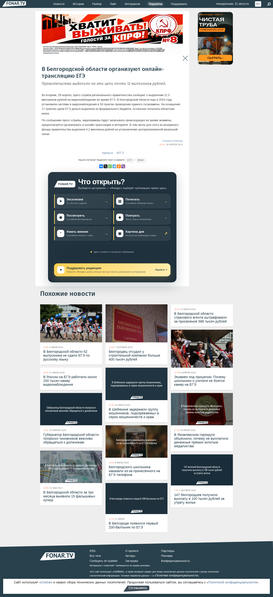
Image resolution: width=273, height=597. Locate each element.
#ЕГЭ (120, 153)
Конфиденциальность (175, 561)
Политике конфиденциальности (177, 575)
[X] (105, 166)
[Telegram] (114, 166)
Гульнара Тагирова (172, 141)
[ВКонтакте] (101, 166)
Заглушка (131, 561)
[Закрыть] (185, 58)
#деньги (107, 153)
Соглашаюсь (137, 588)
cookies (118, 571)
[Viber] (123, 166)
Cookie (46, 582)
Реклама (167, 556)
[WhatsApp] (110, 166)
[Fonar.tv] (14, 3)
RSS (92, 551)
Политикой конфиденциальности (232, 582)
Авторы (130, 556)
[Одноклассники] (119, 166)
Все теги (95, 556)
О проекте (132, 551)
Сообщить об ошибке (104, 561)
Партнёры (167, 551)
